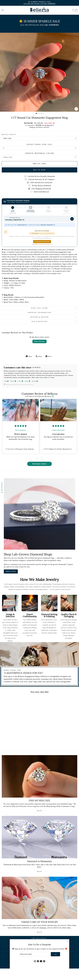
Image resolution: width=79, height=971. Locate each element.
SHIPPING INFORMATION (39, 312)
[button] (39, 125)
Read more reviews (39, 464)
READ (39, 810)
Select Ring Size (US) (39, 144)
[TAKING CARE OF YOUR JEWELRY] (39, 898)
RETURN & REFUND (39, 317)
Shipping (32, 127)
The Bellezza (39, 938)
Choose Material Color (39, 153)
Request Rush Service (43, 241)
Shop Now (11, 571)
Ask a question (39, 321)
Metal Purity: (9, 134)
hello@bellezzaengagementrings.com (42, 244)
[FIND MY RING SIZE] (39, 776)
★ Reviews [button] (2, 487)
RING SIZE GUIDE (39, 308)
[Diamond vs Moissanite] (39, 837)
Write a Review (39, 341)
